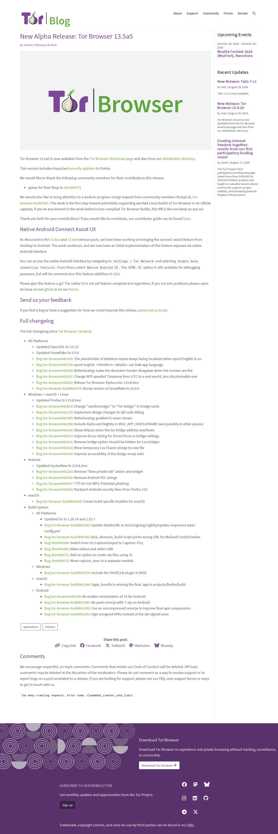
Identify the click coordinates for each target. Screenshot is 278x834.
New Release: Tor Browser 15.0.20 (231, 105)
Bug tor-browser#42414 (54, 430)
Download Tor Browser (158, 765)
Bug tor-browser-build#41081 (67, 525)
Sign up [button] (67, 805)
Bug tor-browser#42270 (54, 412)
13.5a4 (73, 239)
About (177, 13)
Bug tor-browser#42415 (54, 436)
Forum (228, 13)
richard (28, 45)
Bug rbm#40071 (56, 554)
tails (224, 87)
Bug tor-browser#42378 (54, 364)
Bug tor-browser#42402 (54, 477)
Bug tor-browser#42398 (54, 424)
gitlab (48, 289)
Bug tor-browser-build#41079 (59, 388)
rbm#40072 (72, 187)
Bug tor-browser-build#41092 (67, 608)
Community (211, 13)
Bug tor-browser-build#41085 (67, 537)
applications (30, 627)
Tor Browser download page (111, 158)
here (186, 218)
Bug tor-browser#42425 (54, 453)
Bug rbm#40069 (56, 549)
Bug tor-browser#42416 (54, 489)
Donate (243, 13)
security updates (82, 168)
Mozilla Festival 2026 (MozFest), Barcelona (235, 53)
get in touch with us (39, 684)
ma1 (224, 113)
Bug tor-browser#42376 (54, 358)
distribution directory (178, 158)
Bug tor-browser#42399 (62, 596)
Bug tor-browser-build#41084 (67, 584)
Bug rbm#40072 (56, 560)
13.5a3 (55, 239)
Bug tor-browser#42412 (54, 382)
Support (192, 13)
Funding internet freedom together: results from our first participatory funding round (235, 148)
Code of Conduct (146, 666)
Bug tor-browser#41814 (54, 406)
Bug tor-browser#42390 (54, 370)
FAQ (162, 678)
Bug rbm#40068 (56, 542)
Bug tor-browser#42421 (54, 441)
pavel (224, 162)
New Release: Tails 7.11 (237, 81)
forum (73, 289)
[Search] (254, 13)
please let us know (152, 310)
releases (50, 627)
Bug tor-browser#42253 (54, 471)
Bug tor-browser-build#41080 (67, 602)
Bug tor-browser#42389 (54, 418)
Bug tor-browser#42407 (54, 483)
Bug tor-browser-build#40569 (59, 501)
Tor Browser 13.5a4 (73, 331)
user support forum (182, 678)
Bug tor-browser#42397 (54, 376)
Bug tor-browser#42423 (54, 447)
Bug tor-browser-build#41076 (67, 572)
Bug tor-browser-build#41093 (67, 614)
